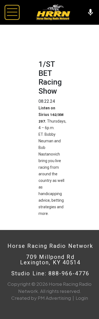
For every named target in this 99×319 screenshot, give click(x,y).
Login (82, 298)
